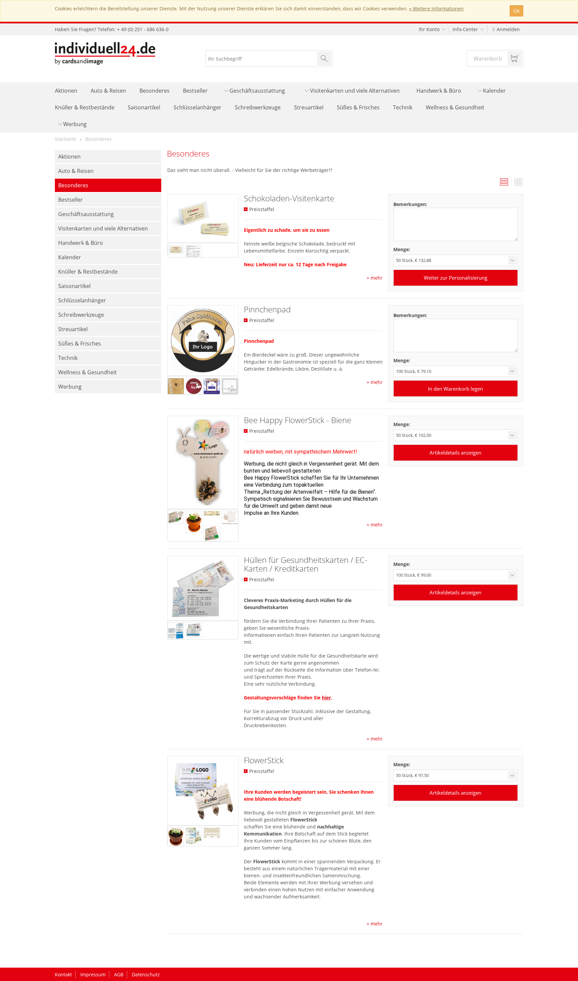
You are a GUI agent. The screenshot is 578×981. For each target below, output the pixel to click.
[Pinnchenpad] (203, 340)
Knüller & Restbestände (84, 107)
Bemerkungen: (410, 204)
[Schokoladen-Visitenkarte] (203, 218)
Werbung (74, 124)
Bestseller (195, 90)
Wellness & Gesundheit (455, 107)
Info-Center (466, 29)
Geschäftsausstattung (256, 90)
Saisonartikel (144, 107)
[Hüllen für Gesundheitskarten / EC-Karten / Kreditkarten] (203, 588)
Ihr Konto (430, 29)
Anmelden (507, 29)
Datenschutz (146, 974)
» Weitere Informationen (436, 8)
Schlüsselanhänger (197, 107)
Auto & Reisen (108, 90)
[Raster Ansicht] (518, 182)
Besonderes (154, 90)
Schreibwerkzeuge (258, 107)
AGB (118, 974)
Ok (516, 11)
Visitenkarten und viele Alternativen (354, 90)
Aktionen (66, 90)
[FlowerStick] (203, 790)
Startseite (65, 139)
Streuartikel (308, 107)
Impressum (93, 974)
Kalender (494, 90)
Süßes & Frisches (358, 107)
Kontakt (63, 974)
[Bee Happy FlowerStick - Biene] (203, 462)
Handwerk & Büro (438, 90)
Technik (402, 107)
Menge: (401, 249)
